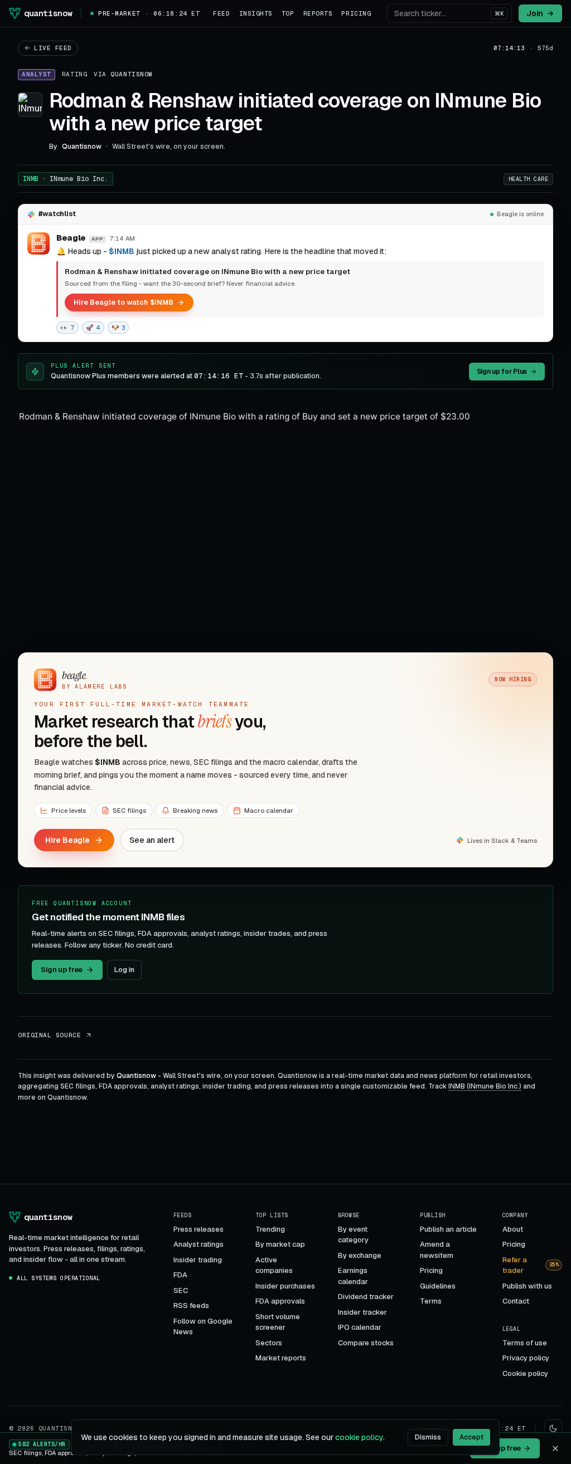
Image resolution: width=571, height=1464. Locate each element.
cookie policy (359, 1437)
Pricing (356, 13)
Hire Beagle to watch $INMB (123, 302)
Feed (221, 13)
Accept (471, 1437)
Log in (124, 969)
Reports (318, 13)
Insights (256, 13)
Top (288, 13)
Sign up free (62, 969)
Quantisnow (131, 74)
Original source (49, 1035)
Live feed (53, 48)
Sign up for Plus (502, 371)
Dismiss (428, 1437)
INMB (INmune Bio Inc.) (484, 1086)
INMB (65, 178)
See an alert (152, 840)
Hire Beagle (67, 840)
